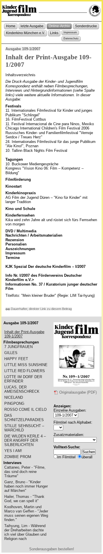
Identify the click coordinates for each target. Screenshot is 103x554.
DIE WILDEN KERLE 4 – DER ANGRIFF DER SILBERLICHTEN (25, 440)
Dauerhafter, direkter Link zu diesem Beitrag (41, 309)
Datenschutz (71, 38)
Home (10, 26)
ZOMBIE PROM (17, 457)
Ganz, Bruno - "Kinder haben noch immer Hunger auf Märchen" (26, 486)
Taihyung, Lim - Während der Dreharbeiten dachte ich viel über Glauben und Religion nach (25, 532)
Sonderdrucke (86, 26)
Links (54, 33)
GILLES (10, 353)
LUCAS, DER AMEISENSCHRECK (21, 389)
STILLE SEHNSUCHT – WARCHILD (24, 428)
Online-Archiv (59, 26)
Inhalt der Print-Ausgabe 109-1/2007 (24, 334)
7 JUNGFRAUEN (18, 347)
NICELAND (13, 397)
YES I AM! (13, 451)
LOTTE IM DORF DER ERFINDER (23, 379)
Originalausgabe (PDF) (77, 392)
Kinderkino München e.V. (25, 33)
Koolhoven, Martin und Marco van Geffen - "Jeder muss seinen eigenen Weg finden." (26, 513)
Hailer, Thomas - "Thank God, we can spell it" (24, 498)
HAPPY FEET (16, 359)
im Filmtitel (66, 457)
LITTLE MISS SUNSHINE (25, 365)
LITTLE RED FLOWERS (24, 371)
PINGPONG (14, 403)
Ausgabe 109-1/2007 (22, 49)
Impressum (70, 32)
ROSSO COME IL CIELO (25, 409)
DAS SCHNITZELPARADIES (24, 417)
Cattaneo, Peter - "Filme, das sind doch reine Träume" (24, 471)
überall (87, 457)
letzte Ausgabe (32, 26)
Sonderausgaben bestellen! (51, 549)
